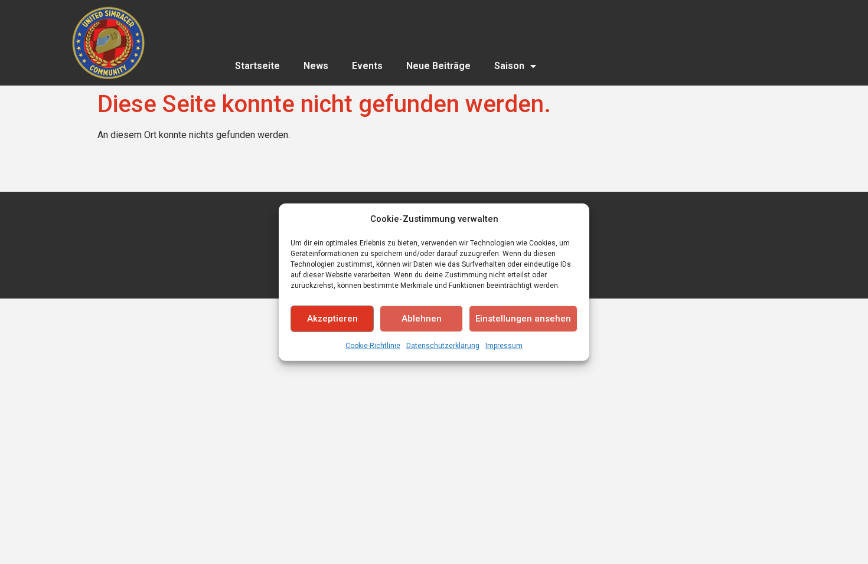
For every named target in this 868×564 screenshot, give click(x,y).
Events (367, 65)
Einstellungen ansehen (523, 318)
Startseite (257, 65)
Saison (509, 65)
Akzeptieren (332, 318)
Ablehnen (422, 318)
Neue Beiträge (438, 65)
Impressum (504, 345)
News (316, 65)
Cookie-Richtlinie (372, 345)
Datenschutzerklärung (442, 345)
